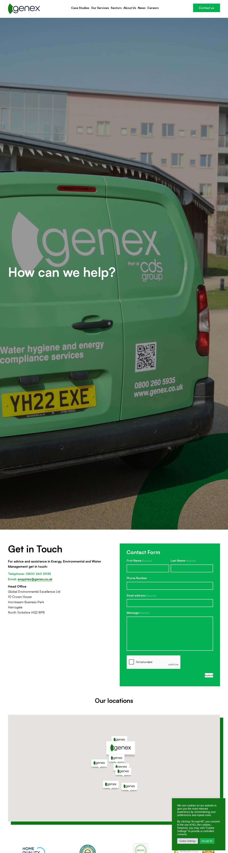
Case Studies (80, 8)
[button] (120, 749)
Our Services (100, 8)
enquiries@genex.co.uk (35, 579)
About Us (129, 8)
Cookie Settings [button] (187, 841)
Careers (153, 8)
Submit (209, 675)
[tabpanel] (114, 274)
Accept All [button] (207, 841)
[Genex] (24, 9)
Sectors (116, 8)
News (142, 8)
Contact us (206, 8)
